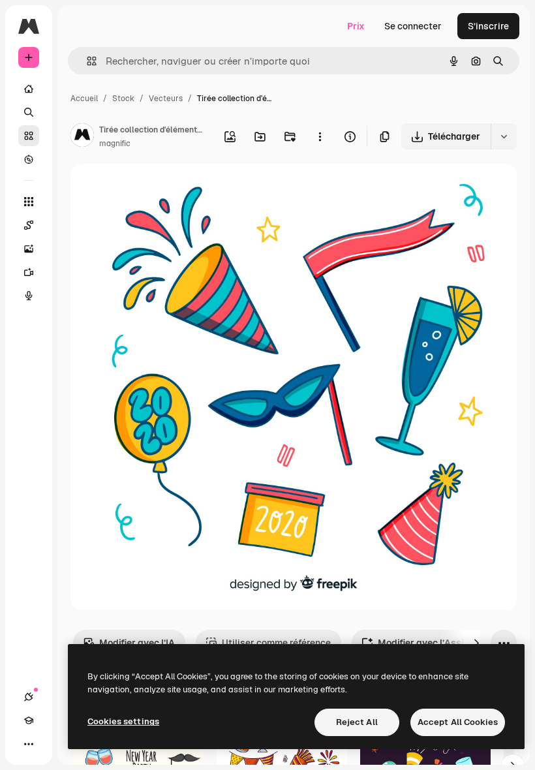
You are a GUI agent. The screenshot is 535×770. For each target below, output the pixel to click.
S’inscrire (488, 26)
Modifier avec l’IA (137, 643)
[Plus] (28, 743)
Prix (356, 26)
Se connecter (413, 26)
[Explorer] (28, 159)
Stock (123, 98)
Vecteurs (166, 98)
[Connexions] (28, 696)
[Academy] (28, 720)
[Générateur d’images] (28, 248)
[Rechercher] (28, 112)
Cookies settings (123, 721)
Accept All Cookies (458, 722)
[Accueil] (28, 88)
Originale (156, 189)
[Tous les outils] (28, 201)
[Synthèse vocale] (28, 295)
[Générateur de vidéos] (28, 272)
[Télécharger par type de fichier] (504, 136)
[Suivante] (476, 643)
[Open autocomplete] (86, 61)
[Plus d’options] (320, 136)
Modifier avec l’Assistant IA (438, 643)
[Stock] (28, 135)
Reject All (357, 722)
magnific (114, 143)
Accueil (84, 98)
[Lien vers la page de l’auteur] (82, 137)
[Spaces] (28, 225)
